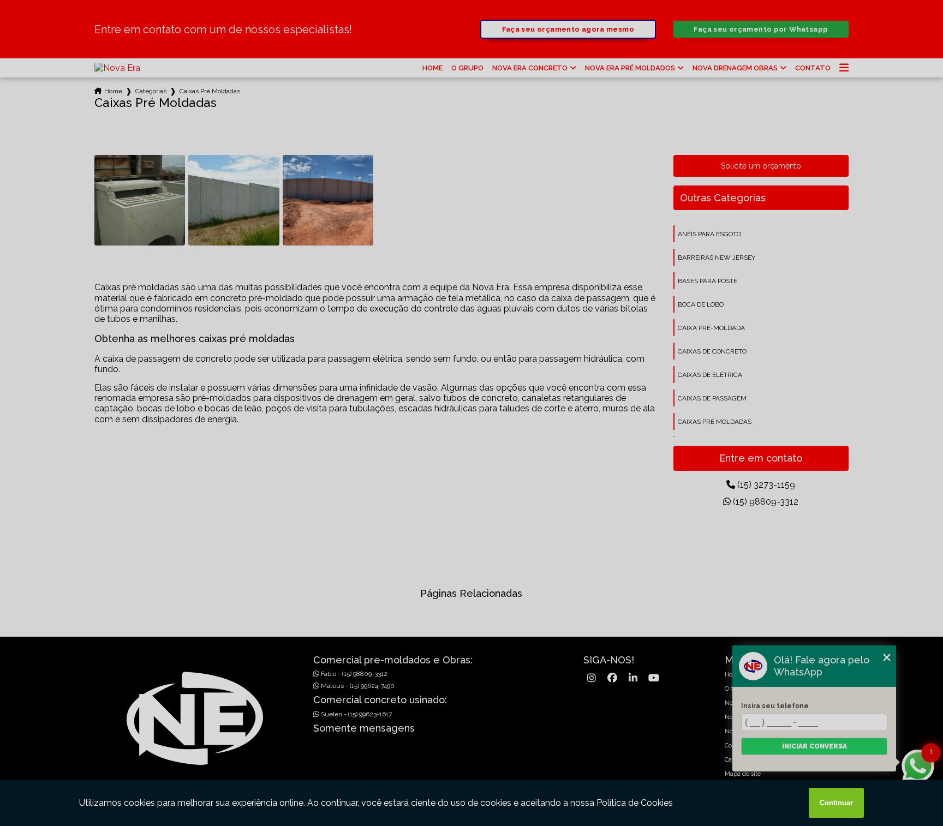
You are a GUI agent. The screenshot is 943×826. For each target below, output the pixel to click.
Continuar (836, 803)
